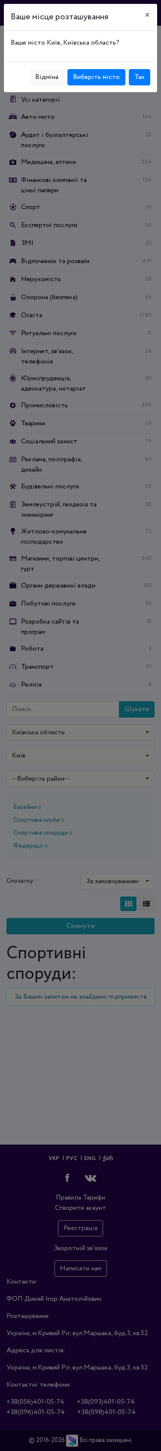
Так (139, 77)
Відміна (46, 77)
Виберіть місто (96, 77)
